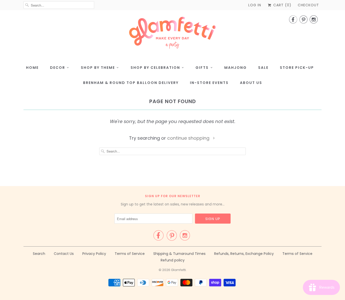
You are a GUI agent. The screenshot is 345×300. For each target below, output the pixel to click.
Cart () (281, 5)
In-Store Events (209, 82)
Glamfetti (178, 269)
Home (32, 67)
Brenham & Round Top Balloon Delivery (131, 82)
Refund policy (173, 260)
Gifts (202, 67)
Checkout (308, 5)
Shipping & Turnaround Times (179, 253)
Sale (263, 67)
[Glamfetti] (172, 34)
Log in (254, 5)
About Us (251, 82)
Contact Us (64, 253)
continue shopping (189, 138)
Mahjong (235, 67)
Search (39, 253)
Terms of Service (130, 253)
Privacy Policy (94, 253)
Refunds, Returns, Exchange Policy (244, 253)
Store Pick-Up (297, 67)
